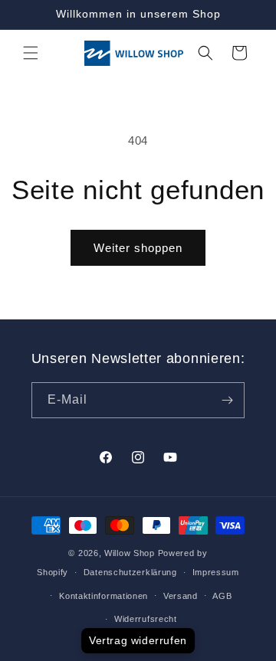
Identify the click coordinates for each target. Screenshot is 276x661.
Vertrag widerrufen (138, 640)
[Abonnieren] (227, 400)
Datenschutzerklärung (130, 572)
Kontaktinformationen (103, 595)
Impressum (215, 572)
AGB (222, 595)
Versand (180, 595)
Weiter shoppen (138, 247)
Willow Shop (129, 553)
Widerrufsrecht (145, 618)
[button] (31, 53)
